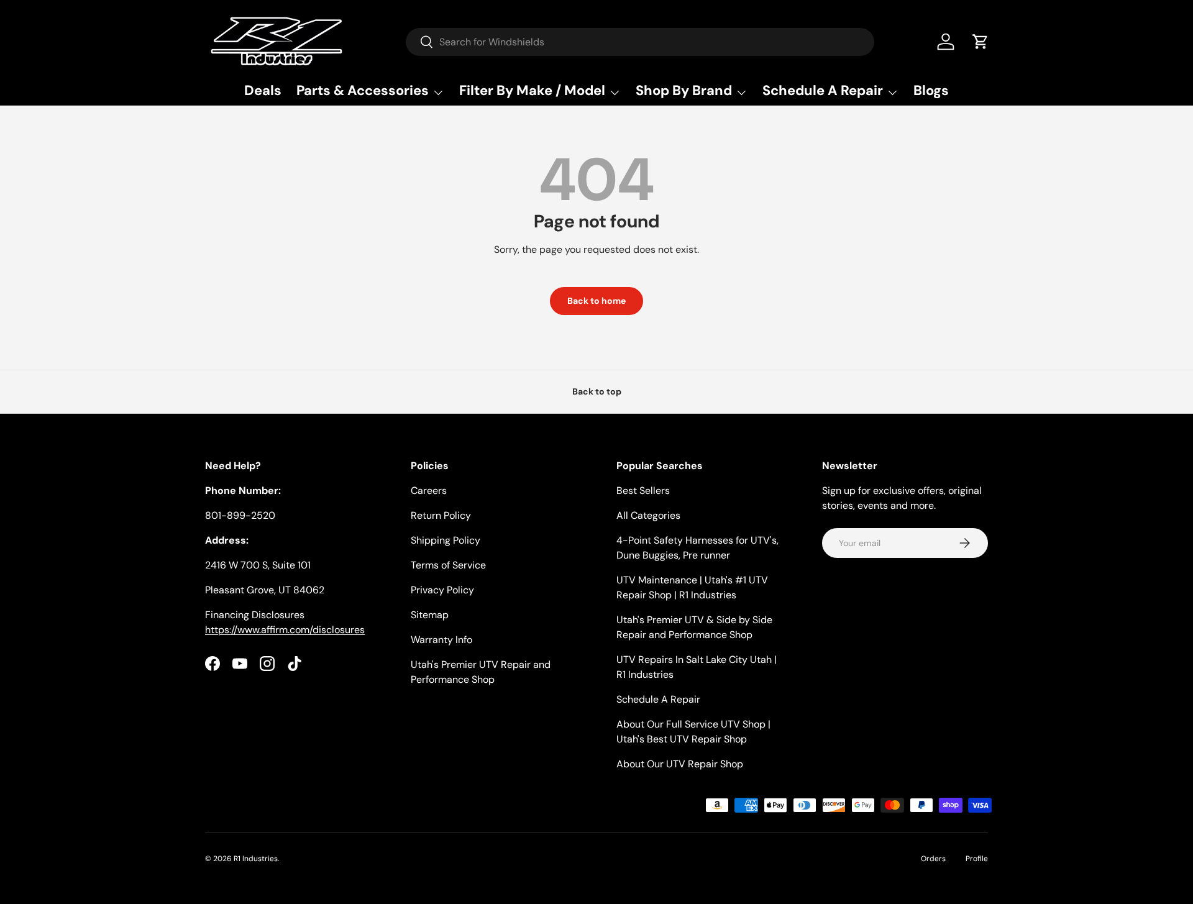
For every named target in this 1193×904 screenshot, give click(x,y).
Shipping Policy (445, 540)
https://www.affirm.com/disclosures (285, 629)
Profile (977, 859)
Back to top (596, 391)
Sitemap (430, 614)
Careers (429, 490)
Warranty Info (441, 639)
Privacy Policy (442, 589)
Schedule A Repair (658, 699)
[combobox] (640, 42)
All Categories (648, 515)
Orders (933, 859)
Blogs (931, 90)
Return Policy (441, 515)
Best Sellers (643, 490)
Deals (262, 90)
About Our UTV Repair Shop (679, 763)
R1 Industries (256, 859)
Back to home (596, 300)
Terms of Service (448, 565)
